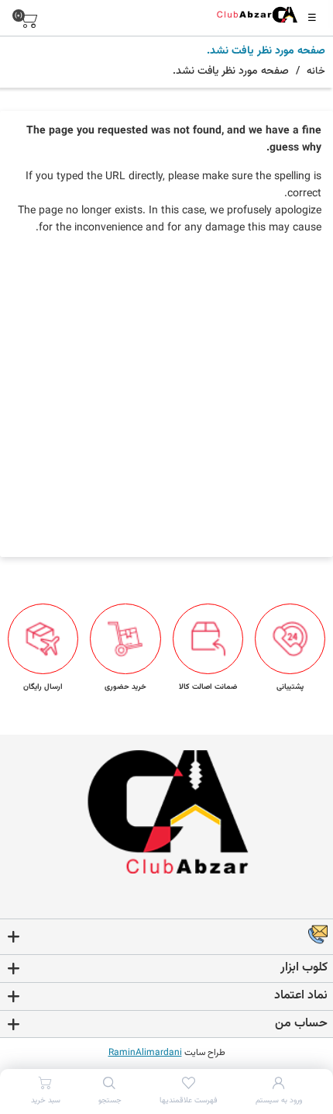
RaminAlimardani (145, 1053)
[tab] (166, 937)
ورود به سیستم (279, 1100)
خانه (316, 71)
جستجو (110, 1100)
